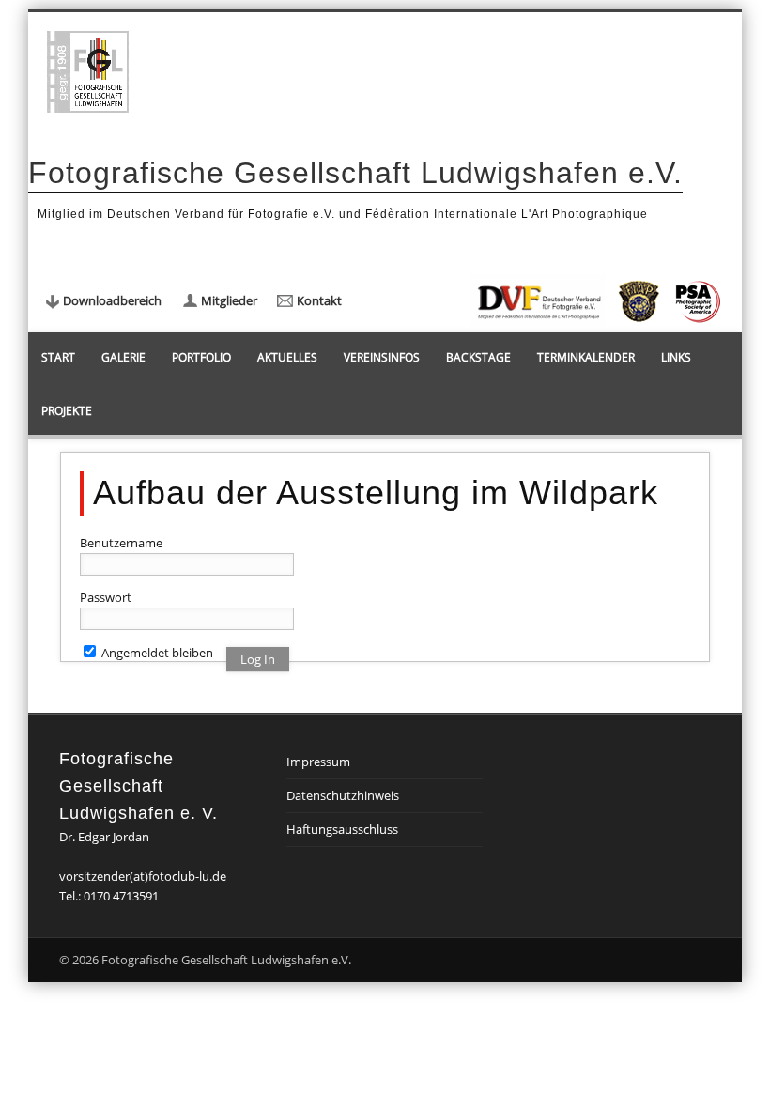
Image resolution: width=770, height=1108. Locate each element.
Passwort (105, 597)
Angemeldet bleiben (156, 652)
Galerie (123, 357)
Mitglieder (229, 300)
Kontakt (319, 300)
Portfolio (201, 357)
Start (58, 357)
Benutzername (121, 542)
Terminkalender (586, 357)
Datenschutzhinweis (342, 795)
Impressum (318, 761)
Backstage (478, 357)
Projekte (66, 411)
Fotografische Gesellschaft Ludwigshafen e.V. (355, 173)
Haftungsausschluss (342, 829)
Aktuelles (287, 357)
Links (676, 357)
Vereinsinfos (382, 357)
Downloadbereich (112, 300)
